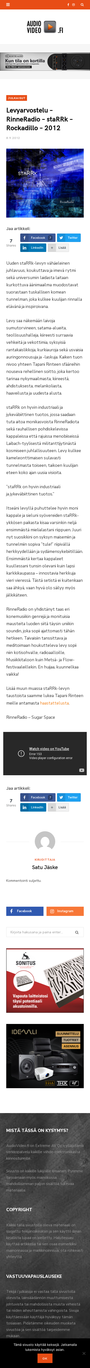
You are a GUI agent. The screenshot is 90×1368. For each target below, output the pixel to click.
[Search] (82, 4)
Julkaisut (16, 98)
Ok (44, 1358)
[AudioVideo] (45, 27)
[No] (83, 1353)
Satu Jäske (45, 867)
